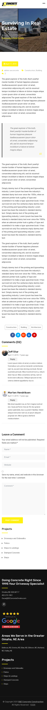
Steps (6, 557)
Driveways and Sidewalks (15, 538)
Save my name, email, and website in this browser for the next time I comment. (23, 476)
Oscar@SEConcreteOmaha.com (14, 598)
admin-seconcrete (11, 70)
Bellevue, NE (6, 648)
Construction (30, 70)
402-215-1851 (7, 595)
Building (39, 70)
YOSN (32, 705)
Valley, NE (8, 651)
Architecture (36, 327)
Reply (12, 359)
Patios (7, 543)
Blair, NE (24, 648)
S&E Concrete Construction (30, 702)
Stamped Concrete (12, 553)
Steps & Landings (11, 548)
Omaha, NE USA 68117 (10, 592)
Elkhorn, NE (32, 648)
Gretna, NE (16, 648)
